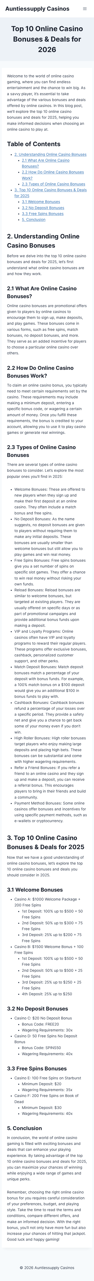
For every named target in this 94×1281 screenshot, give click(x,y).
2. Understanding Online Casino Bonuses (50, 154)
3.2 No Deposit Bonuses (43, 208)
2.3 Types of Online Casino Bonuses (53, 184)
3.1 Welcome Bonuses (41, 201)
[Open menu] (85, 8)
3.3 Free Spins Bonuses (43, 213)
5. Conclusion (33, 219)
